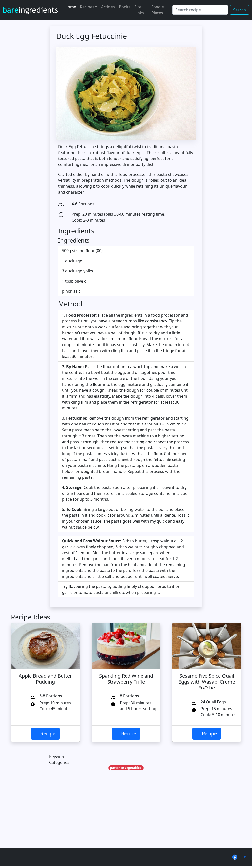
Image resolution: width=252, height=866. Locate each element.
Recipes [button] (87, 7)
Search (239, 10)
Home (70, 7)
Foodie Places (157, 10)
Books (124, 7)
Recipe (47, 733)
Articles (108, 7)
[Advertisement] (126, 816)
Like (242, 856)
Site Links (139, 10)
